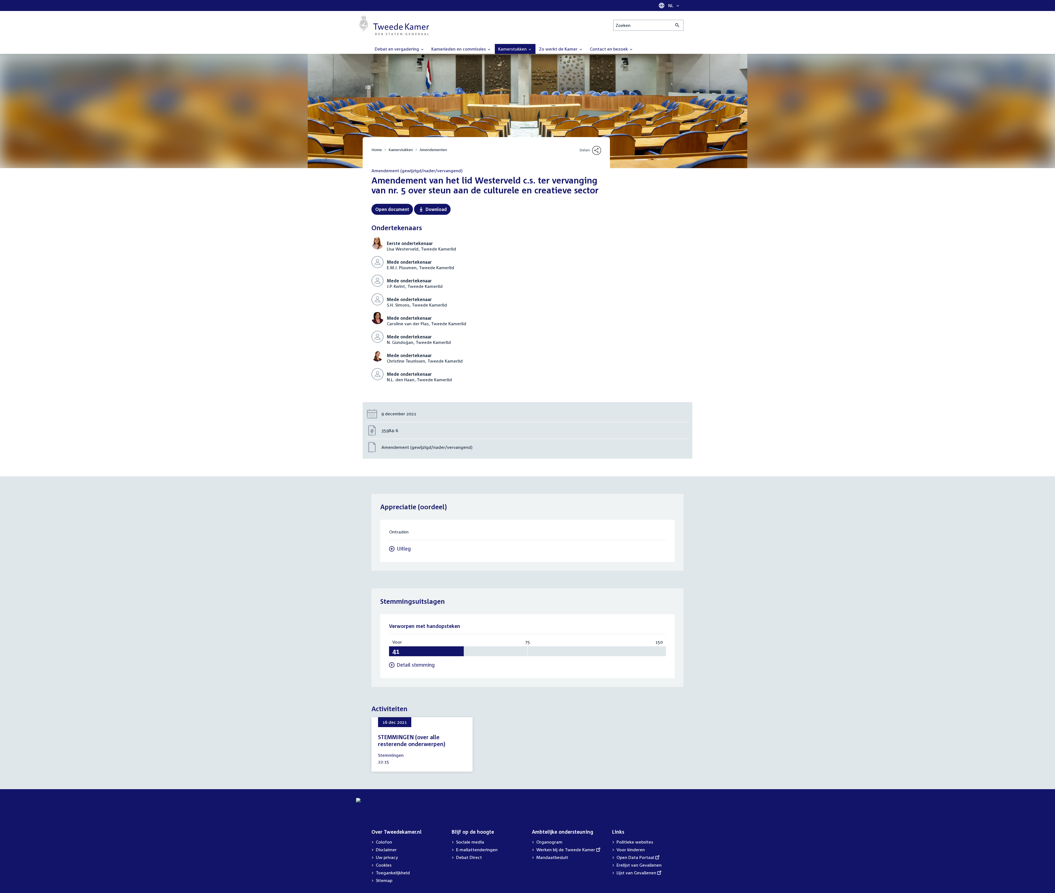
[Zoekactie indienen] (677, 25)
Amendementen (433, 149)
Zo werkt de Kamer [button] (559, 49)
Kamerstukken (400, 149)
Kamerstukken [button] (513, 49)
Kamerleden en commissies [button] (459, 49)
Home (376, 149)
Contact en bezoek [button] (609, 49)
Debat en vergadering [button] (397, 49)
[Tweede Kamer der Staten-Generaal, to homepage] (394, 25)
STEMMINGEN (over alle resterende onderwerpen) (411, 740)
